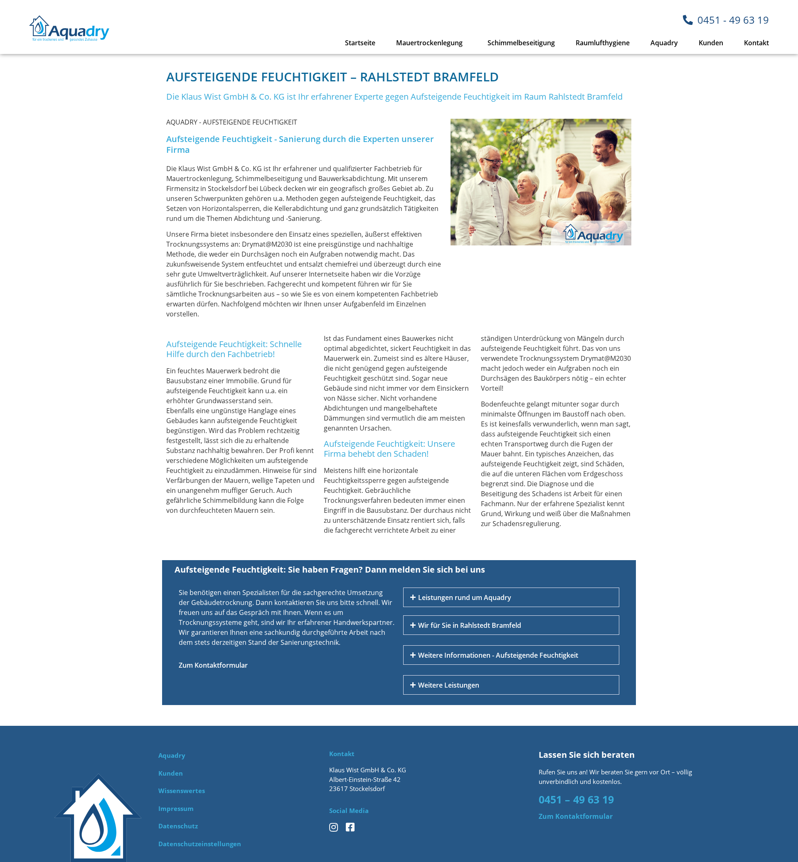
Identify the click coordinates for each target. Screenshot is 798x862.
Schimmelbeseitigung (521, 42)
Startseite (360, 42)
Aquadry (664, 42)
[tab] (511, 597)
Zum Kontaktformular (213, 665)
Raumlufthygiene (603, 42)
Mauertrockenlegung (429, 42)
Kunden (711, 42)
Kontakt (756, 42)
